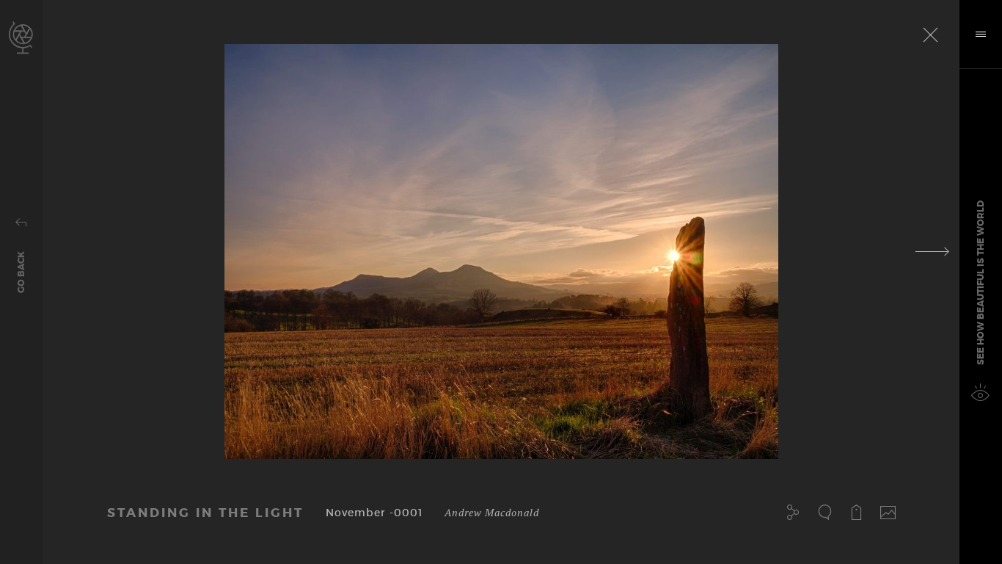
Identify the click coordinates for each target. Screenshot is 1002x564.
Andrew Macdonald (492, 512)
